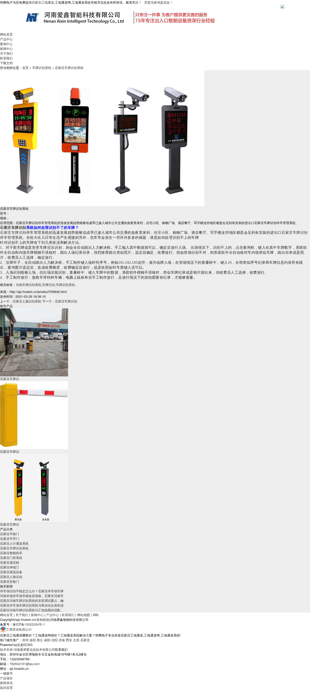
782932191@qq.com (25, 663)
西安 (69, 640)
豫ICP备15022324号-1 (29, 624)
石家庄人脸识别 (11, 576)
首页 (25, 67)
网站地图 (83, 614)
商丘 (40, 640)
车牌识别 (48, 284)
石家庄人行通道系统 (14, 543)
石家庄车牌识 (9, 378)
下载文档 (6, 63)
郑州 (25, 640)
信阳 (54, 640)
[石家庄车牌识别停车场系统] (34, 487)
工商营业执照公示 (19, 629)
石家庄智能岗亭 (11, 553)
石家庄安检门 (9, 581)
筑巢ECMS (24, 644)
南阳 (47, 640)
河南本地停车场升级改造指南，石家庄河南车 (32, 595)
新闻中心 (6, 48)
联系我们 (6, 58)
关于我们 (6, 53)
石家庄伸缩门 (9, 567)
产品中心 (6, 39)
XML (96, 614)
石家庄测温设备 (11, 572)
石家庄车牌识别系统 (69, 67)
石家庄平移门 (9, 534)
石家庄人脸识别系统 (27, 301)
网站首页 (6, 34)
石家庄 (85, 640)
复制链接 (43, 619)
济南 (62, 640)
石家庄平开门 (9, 538)
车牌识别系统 (41, 67)
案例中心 (6, 43)
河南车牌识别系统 (28, 284)
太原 (76, 640)
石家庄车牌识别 (13, 227)
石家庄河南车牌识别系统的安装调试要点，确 (32, 600)
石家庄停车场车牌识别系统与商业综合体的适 (32, 605)
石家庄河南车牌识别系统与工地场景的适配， (32, 610)
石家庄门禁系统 (11, 557)
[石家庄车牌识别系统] (34, 342)
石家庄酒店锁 (9, 562)
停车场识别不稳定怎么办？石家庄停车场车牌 (32, 591)
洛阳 (33, 640)
